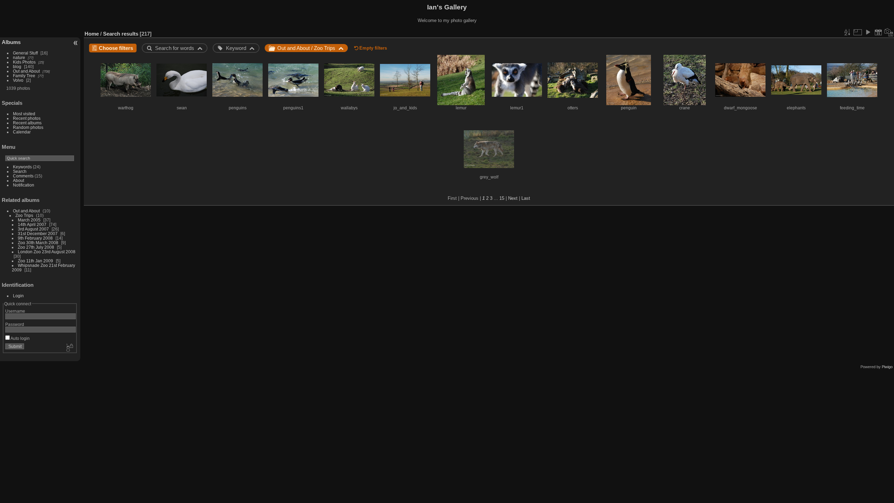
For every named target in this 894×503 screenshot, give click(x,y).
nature (19, 57)
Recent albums (27, 123)
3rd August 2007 (33, 229)
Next (513, 198)
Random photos (28, 127)
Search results (120, 34)
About (18, 180)
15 (501, 198)
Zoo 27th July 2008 (36, 247)
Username (15, 311)
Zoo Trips (24, 215)
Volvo (18, 80)
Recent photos (27, 118)
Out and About (26, 71)
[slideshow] (867, 32)
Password (14, 324)
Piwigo (887, 367)
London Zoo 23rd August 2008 (46, 251)
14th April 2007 (32, 224)
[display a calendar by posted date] (878, 32)
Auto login (20, 338)
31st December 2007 (38, 233)
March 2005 (29, 220)
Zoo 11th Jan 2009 (35, 260)
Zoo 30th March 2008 (38, 242)
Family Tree (24, 75)
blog (17, 66)
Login (18, 295)
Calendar (22, 132)
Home (92, 34)
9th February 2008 (35, 238)
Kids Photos (24, 62)
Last (525, 198)
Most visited (24, 113)
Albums (11, 42)
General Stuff (25, 53)
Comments (23, 176)
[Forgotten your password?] (69, 347)
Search (20, 171)
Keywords (22, 167)
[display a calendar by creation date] (888, 32)
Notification (23, 185)
